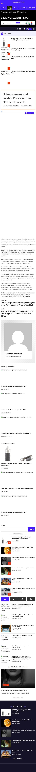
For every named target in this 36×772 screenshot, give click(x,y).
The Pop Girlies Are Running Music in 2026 (13, 410)
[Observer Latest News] (18, 337)
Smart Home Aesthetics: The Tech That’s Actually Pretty (17, 488)
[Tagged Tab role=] (31, 599)
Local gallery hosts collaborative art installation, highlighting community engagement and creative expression (21, 658)
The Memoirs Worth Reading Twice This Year (15, 8)
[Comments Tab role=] (22, 599)
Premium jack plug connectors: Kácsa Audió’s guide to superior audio (22, 39)
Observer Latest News (14, 18)
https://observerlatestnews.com (13, 356)
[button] (3, 685)
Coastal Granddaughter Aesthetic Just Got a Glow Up (16, 433)
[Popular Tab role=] (5, 599)
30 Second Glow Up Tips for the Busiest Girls (13, 386)
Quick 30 (5, 685)
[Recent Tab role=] (14, 599)
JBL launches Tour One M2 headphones (22, 635)
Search (3, 525)
